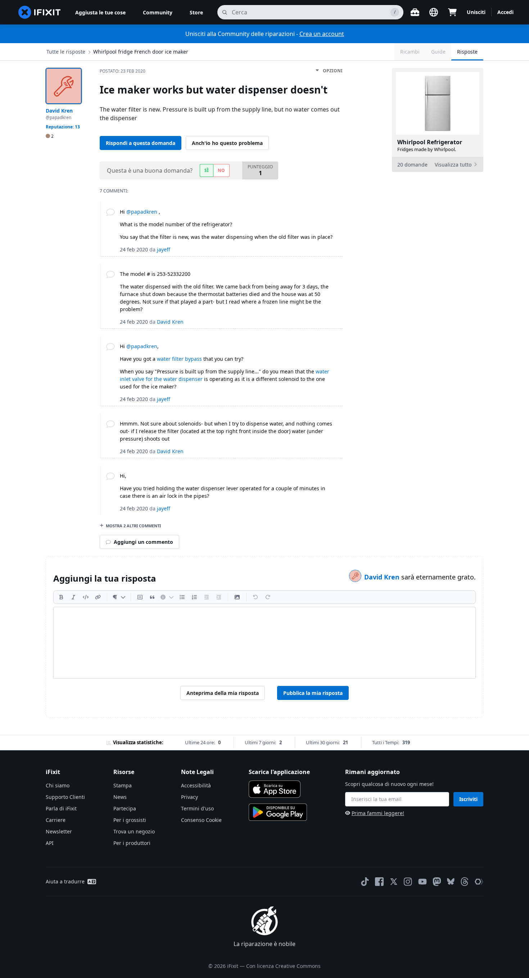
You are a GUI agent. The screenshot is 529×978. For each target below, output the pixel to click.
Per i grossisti (129, 819)
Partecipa (124, 808)
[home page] (39, 12)
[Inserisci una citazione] (152, 597)
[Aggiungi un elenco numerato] (194, 597)
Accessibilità (196, 785)
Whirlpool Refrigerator (429, 142)
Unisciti (476, 12)
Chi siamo (57, 785)
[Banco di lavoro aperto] (415, 12)
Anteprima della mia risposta (222, 693)
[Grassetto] (61, 597)
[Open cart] (452, 12)
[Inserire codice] (85, 597)
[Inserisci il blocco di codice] (140, 597)
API (50, 843)
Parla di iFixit (61, 808)
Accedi (505, 12)
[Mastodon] (437, 881)
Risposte (467, 51)
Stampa (122, 785)
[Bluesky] (451, 881)
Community (157, 12)
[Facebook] (379, 881)
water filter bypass (179, 358)
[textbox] (264, 643)
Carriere (55, 819)
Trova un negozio (134, 831)
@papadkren (141, 211)
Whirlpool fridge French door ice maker (140, 51)
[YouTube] (422, 881)
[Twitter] (393, 881)
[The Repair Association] (479, 881)
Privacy (189, 796)
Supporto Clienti (65, 796)
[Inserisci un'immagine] (237, 597)
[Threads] (464, 881)
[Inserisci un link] (98, 597)
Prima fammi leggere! (378, 813)
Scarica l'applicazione (279, 772)
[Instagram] (408, 881)
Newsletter (59, 831)
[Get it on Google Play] (278, 812)
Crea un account (321, 34)
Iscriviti (468, 799)
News (120, 796)
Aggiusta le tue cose (100, 12)
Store (196, 12)
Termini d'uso (197, 808)
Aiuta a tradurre (65, 881)
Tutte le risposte (65, 51)
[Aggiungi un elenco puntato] (182, 597)
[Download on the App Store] (274, 789)
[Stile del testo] (118, 597)
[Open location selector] (433, 12)
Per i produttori (131, 843)
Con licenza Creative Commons (283, 966)
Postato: (122, 71)
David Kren (382, 577)
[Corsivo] (73, 597)
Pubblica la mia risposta (313, 693)
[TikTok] (365, 881)
